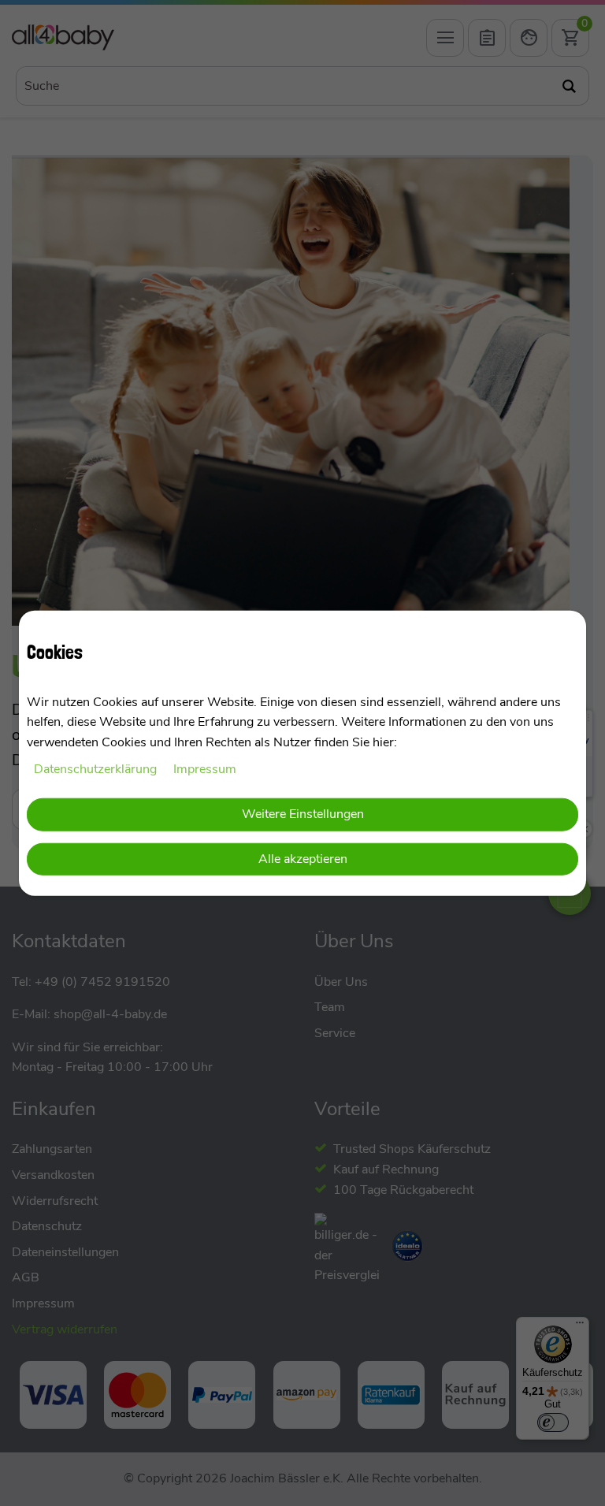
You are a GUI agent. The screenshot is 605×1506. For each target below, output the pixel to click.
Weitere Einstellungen (303, 814)
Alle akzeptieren (302, 859)
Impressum (204, 768)
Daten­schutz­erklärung (97, 768)
